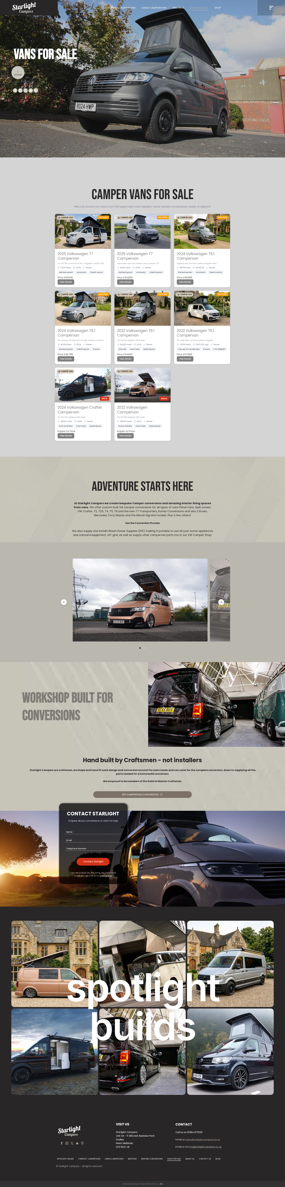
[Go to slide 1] (142, 648)
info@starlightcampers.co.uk (204, 1146)
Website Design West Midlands (139, 1183)
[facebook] (15, 90)
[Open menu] (271, 7)
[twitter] (25, 90)
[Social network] (30, 90)
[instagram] (20, 90)
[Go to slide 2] (144, 648)
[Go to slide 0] (140, 648)
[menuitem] (121, 7)
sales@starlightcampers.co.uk (202, 1139)
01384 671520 (105, 875)
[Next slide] (221, 602)
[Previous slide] (64, 602)
